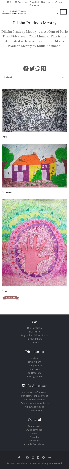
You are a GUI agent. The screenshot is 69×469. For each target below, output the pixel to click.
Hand (5, 291)
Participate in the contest (34, 396)
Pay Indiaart (35, 441)
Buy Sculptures (35, 339)
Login (59, 2)
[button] (56, 12)
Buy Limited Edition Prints (34, 335)
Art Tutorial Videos (34, 407)
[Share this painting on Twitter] (32, 69)
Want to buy (22, 2)
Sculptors (34, 369)
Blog (34, 433)
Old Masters (34, 373)
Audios (30, 430)
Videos (39, 430)
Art (4, 137)
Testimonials (34, 426)
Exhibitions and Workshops (35, 403)
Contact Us (48, 2)
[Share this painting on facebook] (26, 69)
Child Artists (34, 362)
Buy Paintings (34, 328)
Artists (34, 358)
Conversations (34, 410)
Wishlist (35, 2)
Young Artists (34, 365)
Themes (34, 342)
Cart (11, 2)
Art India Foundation (34, 444)
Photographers (34, 376)
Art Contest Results (34, 399)
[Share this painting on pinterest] (43, 69)
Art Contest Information (34, 392)
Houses (7, 192)
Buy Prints (34, 332)
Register (36, 5)
